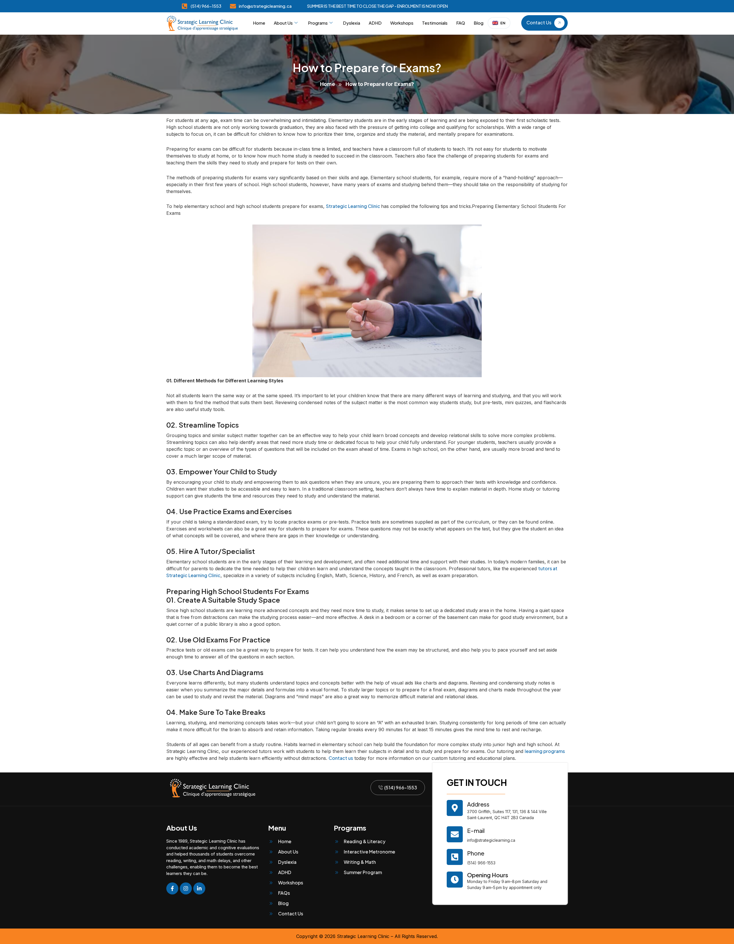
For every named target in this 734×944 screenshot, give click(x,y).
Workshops (401, 22)
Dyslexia (351, 22)
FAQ (460, 22)
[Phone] (455, 857)
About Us (283, 22)
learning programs (545, 751)
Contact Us (538, 23)
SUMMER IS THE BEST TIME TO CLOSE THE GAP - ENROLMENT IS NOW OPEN (377, 6)
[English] (499, 23)
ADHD (375, 22)
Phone (475, 853)
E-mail (476, 830)
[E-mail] (455, 834)
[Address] (455, 808)
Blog (478, 22)
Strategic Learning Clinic (353, 206)
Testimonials (435, 22)
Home (259, 22)
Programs (318, 22)
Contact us (341, 758)
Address (478, 804)
